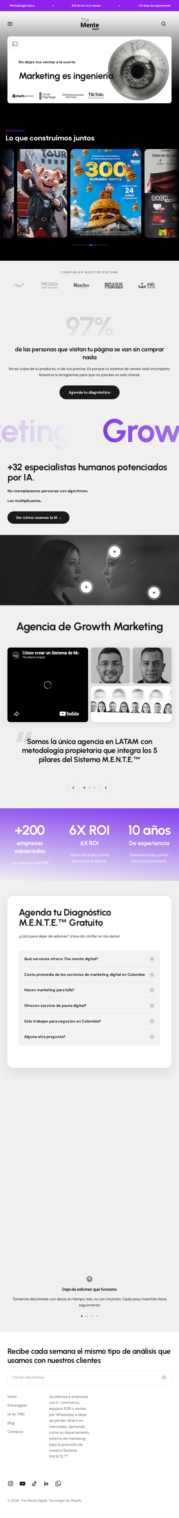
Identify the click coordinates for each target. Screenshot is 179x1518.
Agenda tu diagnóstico (89, 392)
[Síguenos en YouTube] (22, 1483)
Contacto (15, 1431)
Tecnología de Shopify (65, 1500)
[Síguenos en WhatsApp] (58, 1483)
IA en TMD (16, 1414)
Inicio (12, 1396)
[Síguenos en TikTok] (34, 1483)
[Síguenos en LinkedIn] (46, 1483)
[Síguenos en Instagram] (10, 1483)
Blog (11, 1423)
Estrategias (17, 1405)
